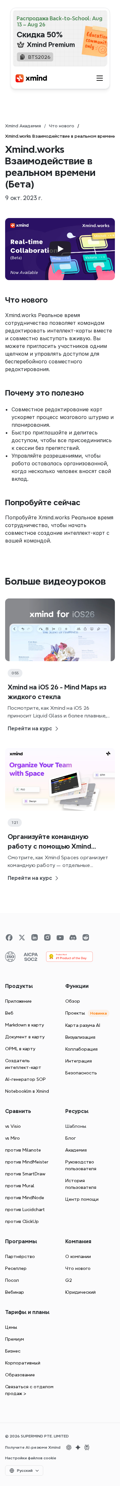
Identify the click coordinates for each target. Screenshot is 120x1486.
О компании (78, 1256)
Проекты (75, 1013)
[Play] (60, 249)
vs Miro (12, 1138)
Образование (20, 1374)
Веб (9, 1013)
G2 (68, 1280)
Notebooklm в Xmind (27, 1091)
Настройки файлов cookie (30, 1458)
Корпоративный (22, 1363)
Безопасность (81, 1073)
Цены (11, 1327)
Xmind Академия (23, 125)
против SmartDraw (25, 1173)
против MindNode (24, 1197)
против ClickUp (22, 1221)
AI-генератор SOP (25, 1079)
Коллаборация (81, 1049)
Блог (70, 1138)
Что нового (61, 125)
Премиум (14, 1339)
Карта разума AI (82, 1025)
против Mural (19, 1185)
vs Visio (13, 1126)
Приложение (18, 1001)
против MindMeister (26, 1162)
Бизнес (12, 1351)
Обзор (72, 1001)
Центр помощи (82, 1199)
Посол (12, 1280)
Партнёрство (20, 1256)
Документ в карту (24, 1037)
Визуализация (80, 1037)
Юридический (80, 1292)
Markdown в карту (24, 1025)
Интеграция (78, 1061)
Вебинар (14, 1292)
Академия (76, 1150)
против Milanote (23, 1150)
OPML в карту (20, 1048)
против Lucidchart (25, 1209)
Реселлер (16, 1268)
